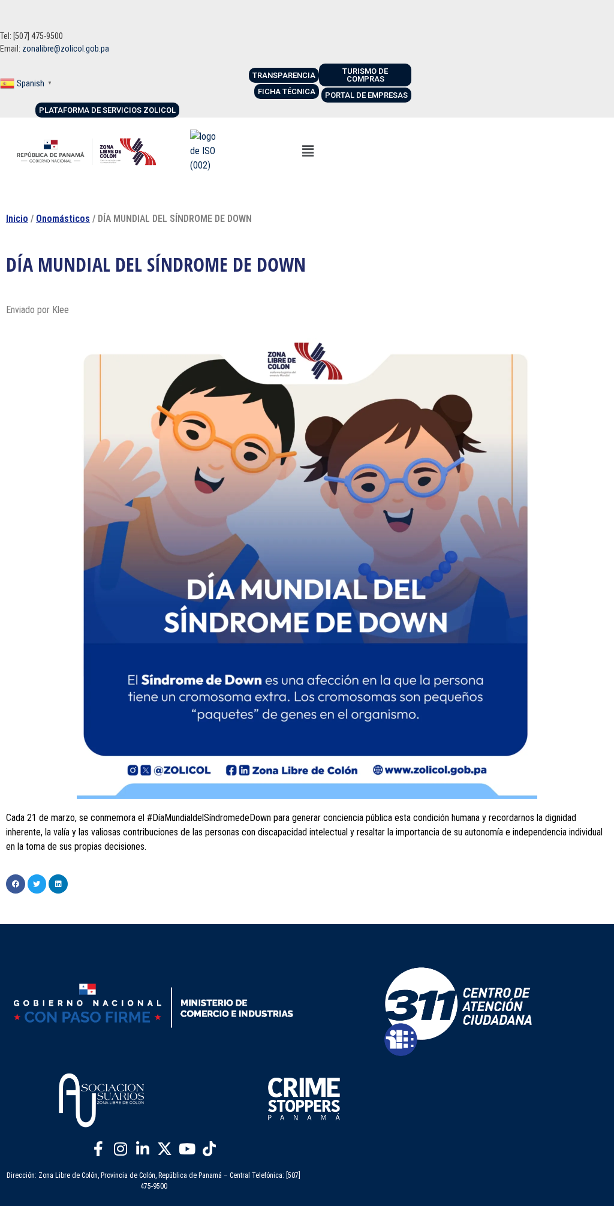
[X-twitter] (165, 1149)
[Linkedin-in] (143, 1149)
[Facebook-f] (98, 1149)
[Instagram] (121, 1149)
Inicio (17, 218)
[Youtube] (187, 1149)
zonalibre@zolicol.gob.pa (65, 48)
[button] (307, 151)
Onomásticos (63, 218)
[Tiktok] (209, 1149)
